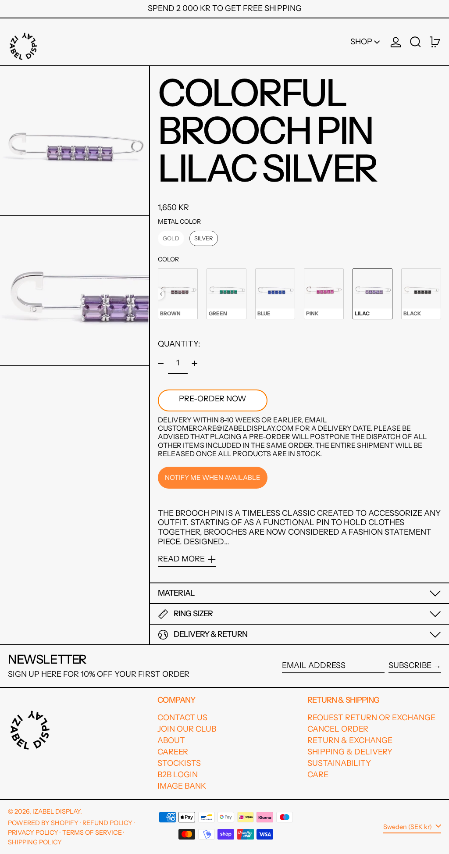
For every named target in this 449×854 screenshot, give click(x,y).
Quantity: (179, 344)
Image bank (181, 786)
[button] (415, 42)
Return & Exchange (349, 740)
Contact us (182, 717)
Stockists (179, 763)
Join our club (186, 729)
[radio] (171, 239)
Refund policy (107, 823)
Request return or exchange (371, 717)
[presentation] (161, 294)
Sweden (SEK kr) (408, 826)
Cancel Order (337, 729)
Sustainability (339, 763)
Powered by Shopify (43, 823)
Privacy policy (33, 832)
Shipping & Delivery (349, 752)
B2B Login (177, 774)
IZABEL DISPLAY (56, 811)
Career (172, 752)
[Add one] (195, 364)
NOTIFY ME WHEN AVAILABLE (212, 477)
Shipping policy (35, 842)
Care (317, 774)
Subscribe (409, 665)
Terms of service (92, 832)
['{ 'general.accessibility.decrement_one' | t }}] (161, 364)
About (171, 740)
